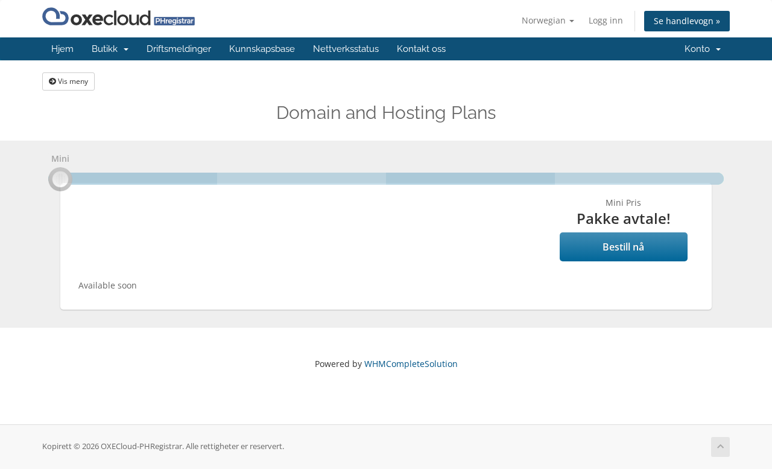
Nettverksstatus (346, 48)
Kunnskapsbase (262, 48)
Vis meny (72, 81)
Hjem (62, 48)
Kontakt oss (421, 48)
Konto (700, 48)
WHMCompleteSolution (411, 363)
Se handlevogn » (687, 21)
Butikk (107, 48)
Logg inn (606, 20)
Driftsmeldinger (179, 48)
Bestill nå (623, 247)
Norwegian (545, 20)
